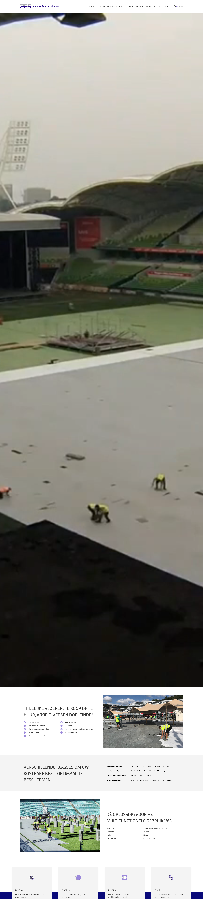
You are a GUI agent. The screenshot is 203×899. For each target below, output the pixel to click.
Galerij (157, 6)
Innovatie (139, 6)
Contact (167, 6)
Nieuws (149, 6)
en (181, 6)
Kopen (122, 6)
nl (177, 6)
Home (91, 6)
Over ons (100, 6)
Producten (112, 6)
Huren (130, 6)
